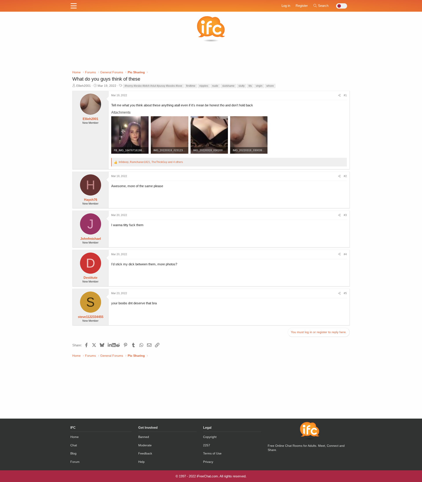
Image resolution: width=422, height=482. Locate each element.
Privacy (208, 462)
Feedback (145, 453)
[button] (73, 6)
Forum (75, 462)
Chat (73, 445)
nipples (203, 85)
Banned (143, 437)
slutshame (228, 85)
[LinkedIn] (110, 345)
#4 (345, 254)
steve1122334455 (90, 317)
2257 (206, 445)
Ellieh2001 (83, 85)
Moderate (145, 445)
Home (74, 437)
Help (141, 462)
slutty (241, 85)
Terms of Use (212, 453)
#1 (345, 95)
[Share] (339, 95)
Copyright (209, 437)
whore (270, 85)
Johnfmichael (90, 238)
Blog (73, 453)
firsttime (190, 85)
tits (250, 85)
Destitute (90, 277)
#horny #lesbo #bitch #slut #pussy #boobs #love (153, 85)
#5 (345, 293)
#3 (345, 215)
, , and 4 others (151, 162)
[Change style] (340, 6)
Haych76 (90, 199)
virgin (259, 85)
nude (215, 85)
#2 (345, 176)
